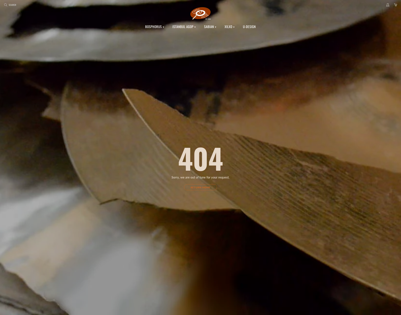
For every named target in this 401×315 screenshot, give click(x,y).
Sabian (209, 26)
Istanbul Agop (183, 26)
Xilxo (229, 26)
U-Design (249, 26)
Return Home (201, 187)
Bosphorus (154, 26)
